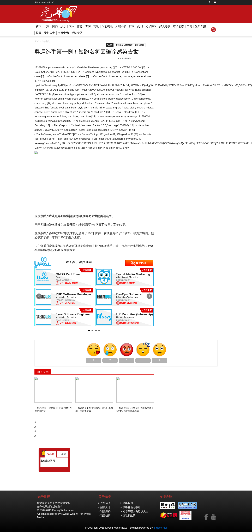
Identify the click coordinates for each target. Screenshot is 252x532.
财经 (132, 26)
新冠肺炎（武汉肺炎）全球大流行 (130, 45)
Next (149, 296)
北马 (47, 26)
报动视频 (107, 26)
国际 (71, 26)
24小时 (50, 454)
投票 (38, 32)
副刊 (140, 26)
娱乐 (63, 26)
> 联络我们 (126, 503)
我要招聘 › (142, 262)
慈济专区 (76, 32)
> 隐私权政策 (127, 515)
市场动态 (178, 26)
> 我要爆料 (104, 511)
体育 (79, 26)
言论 (96, 26)
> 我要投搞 (104, 515)
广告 (189, 26)
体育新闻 (46, 41)
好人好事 (164, 26)
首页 (38, 26)
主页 (36, 41)
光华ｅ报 (200, 26)
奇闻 (88, 26)
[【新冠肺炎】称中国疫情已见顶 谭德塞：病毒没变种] (94, 390)
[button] (213, 29)
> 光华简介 (104, 503)
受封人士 (49, 32)
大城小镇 (120, 26)
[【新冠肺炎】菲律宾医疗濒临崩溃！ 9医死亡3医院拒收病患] (135, 390)
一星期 (62, 454)
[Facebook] (209, 2)
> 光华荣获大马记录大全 (134, 511)
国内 (55, 26)
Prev (39, 296)
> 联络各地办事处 (130, 507)
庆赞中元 (63, 32)
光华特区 (151, 26)
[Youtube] (215, 2)
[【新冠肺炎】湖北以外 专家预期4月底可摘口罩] (53, 390)
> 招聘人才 (104, 507)
